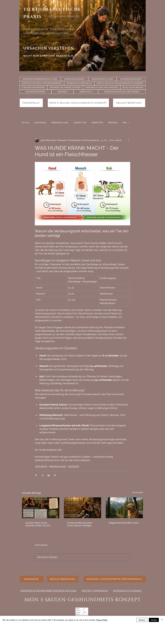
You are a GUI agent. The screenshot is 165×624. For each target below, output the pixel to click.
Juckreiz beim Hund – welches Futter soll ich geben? (37, 524)
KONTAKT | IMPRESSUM (95, 590)
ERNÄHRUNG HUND (59, 123)
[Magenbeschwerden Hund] (124, 507)
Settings (142, 620)
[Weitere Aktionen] (128, 140)
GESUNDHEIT (73, 466)
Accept (154, 620)
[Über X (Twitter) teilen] (42, 475)
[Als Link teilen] (55, 475)
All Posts (25, 123)
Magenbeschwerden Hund (123, 522)
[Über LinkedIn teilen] (48, 475)
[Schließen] (161, 620)
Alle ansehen (137, 492)
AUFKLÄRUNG (40, 123)
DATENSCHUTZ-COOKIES (127, 590)
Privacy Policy (102, 620)
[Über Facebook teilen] (36, 475)
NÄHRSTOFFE (97, 123)
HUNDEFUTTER (79, 123)
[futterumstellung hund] (82, 507)
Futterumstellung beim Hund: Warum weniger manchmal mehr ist (79, 524)
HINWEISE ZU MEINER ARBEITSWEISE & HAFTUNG (48, 590)
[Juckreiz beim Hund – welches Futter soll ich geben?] (40, 507)
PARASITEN (113, 123)
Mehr (125, 123)
